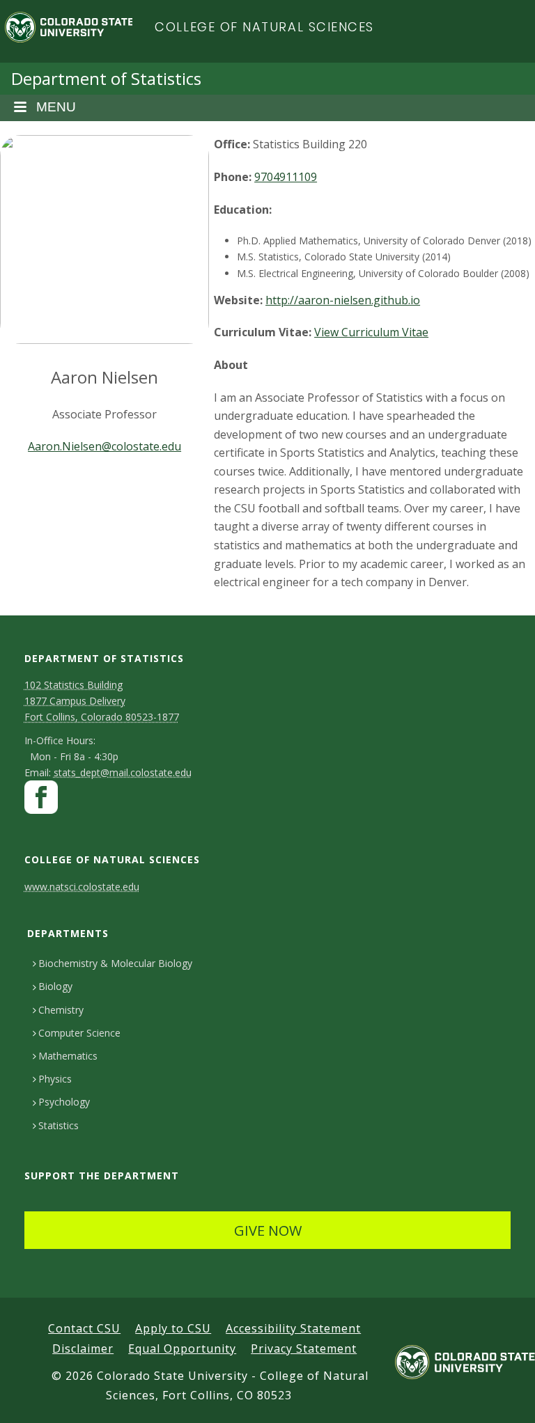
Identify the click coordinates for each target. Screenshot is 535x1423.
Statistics (58, 1125)
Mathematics (68, 1055)
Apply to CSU (173, 1328)
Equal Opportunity (182, 1348)
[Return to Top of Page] (504, 1397)
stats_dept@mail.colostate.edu (123, 772)
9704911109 (285, 176)
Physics (55, 1078)
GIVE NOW (268, 1230)
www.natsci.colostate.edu (81, 886)
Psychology (64, 1101)
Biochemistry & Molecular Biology (115, 963)
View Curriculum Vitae (371, 332)
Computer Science (79, 1032)
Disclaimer (83, 1348)
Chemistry (61, 1009)
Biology (55, 986)
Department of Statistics (106, 78)
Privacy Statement (304, 1348)
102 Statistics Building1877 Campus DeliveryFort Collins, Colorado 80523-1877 (101, 700)
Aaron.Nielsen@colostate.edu (104, 446)
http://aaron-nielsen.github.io (342, 300)
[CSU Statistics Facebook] (41, 801)
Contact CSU (84, 1328)
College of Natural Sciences (264, 27)
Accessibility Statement (293, 1328)
